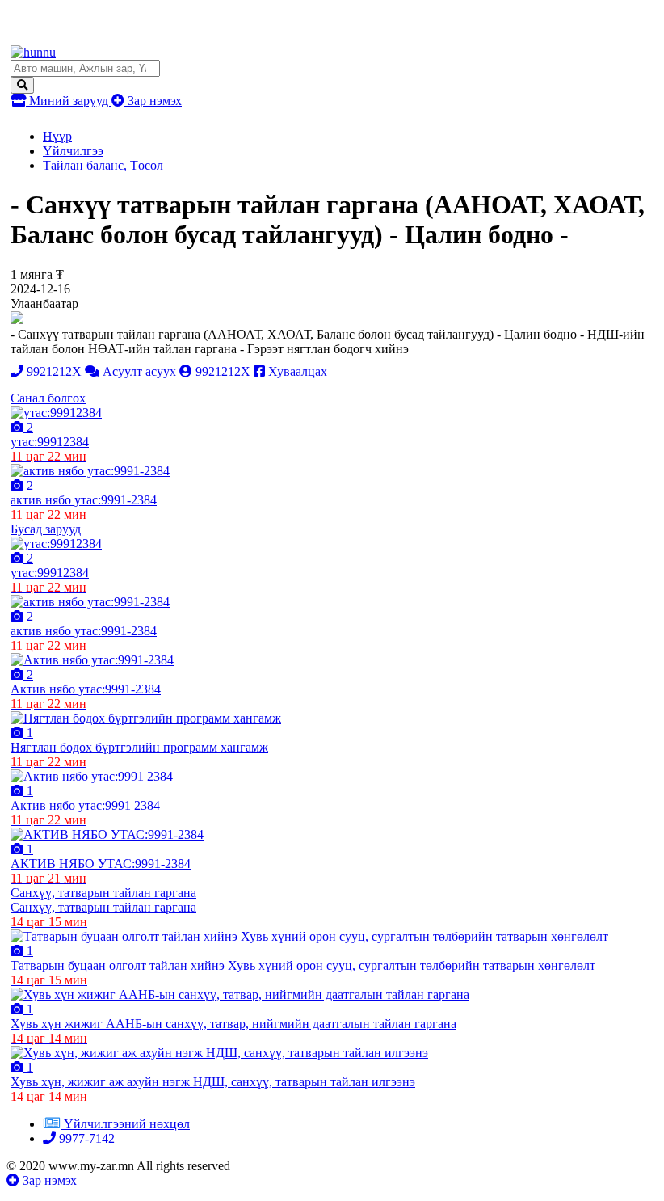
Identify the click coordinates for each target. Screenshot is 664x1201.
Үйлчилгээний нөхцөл (127, 1124)
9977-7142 (85, 1138)
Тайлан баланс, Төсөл (103, 165)
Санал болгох (48, 398)
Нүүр (57, 136)
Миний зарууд (68, 100)
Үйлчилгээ (73, 151)
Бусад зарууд (46, 529)
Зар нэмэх (153, 100)
